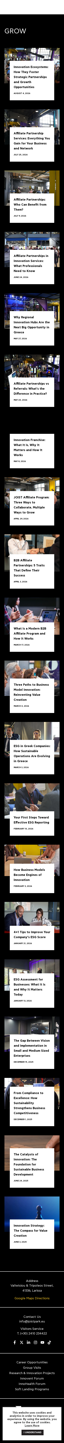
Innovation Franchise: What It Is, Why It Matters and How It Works (29, 448)
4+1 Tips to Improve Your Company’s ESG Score (32, 935)
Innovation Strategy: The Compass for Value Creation (30, 1230)
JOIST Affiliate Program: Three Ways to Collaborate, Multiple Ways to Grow (31, 505)
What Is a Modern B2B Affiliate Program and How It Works (30, 633)
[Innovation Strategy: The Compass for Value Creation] (32, 1213)
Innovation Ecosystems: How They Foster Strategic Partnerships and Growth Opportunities (31, 77)
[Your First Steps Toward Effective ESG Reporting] (32, 800)
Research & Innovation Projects (32, 1373)
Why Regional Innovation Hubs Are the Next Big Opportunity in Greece (32, 325)
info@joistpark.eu (32, 1321)
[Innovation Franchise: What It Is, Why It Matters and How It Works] (32, 432)
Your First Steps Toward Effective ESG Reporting (31, 820)
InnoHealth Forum (32, 1383)
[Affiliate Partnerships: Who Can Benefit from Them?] (32, 187)
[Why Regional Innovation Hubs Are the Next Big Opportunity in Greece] (32, 310)
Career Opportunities (32, 1362)
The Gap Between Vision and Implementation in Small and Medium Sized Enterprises (32, 1048)
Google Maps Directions (32, 1298)
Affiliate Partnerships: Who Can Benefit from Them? (30, 204)
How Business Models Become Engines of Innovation (29, 875)
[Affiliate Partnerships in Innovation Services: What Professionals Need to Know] (32, 248)
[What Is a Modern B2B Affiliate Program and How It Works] (32, 615)
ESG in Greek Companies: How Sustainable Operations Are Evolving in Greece (32, 754)
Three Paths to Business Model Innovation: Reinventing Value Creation (31, 692)
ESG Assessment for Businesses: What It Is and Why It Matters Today (29, 987)
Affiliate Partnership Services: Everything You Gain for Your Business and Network (32, 141)
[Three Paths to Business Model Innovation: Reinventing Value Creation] (32, 677)
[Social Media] (15, 1342)
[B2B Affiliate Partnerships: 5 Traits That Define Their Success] (32, 552)
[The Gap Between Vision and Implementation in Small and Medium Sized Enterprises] (32, 1033)
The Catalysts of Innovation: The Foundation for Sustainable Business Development (29, 1164)
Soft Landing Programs (32, 1389)
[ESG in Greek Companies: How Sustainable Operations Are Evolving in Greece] (32, 739)
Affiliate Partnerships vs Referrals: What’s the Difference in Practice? (31, 388)
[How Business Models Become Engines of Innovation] (32, 859)
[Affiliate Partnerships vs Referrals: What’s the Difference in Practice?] (32, 371)
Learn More (32, 1425)
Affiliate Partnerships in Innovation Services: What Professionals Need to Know (31, 264)
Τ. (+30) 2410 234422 (32, 1333)
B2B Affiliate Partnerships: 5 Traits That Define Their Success (29, 568)
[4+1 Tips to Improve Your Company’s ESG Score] (32, 917)
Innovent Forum (32, 1378)
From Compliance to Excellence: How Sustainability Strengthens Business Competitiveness (29, 1103)
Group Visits (32, 1367)
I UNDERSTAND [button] (32, 1432)
